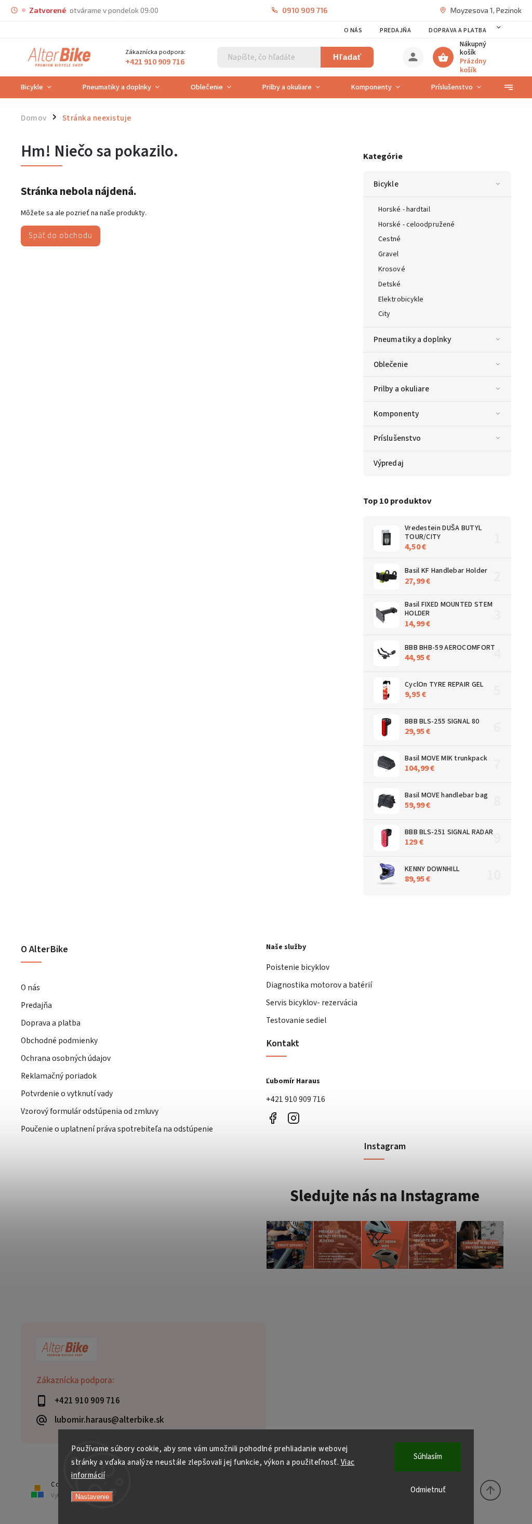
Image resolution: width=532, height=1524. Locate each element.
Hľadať (347, 56)
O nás (353, 30)
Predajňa (395, 30)
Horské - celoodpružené (416, 224)
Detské (389, 284)
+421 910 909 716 (295, 1099)
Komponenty (396, 413)
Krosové (391, 269)
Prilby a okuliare (401, 389)
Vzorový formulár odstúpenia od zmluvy (89, 1111)
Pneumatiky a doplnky (412, 339)
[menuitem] (44, 87)
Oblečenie (391, 364)
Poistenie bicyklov (297, 967)
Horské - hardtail (404, 209)
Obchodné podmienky (59, 1040)
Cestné (389, 239)
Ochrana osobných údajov (66, 1058)
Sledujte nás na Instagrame (385, 1196)
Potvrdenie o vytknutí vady (67, 1093)
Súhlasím (428, 1456)
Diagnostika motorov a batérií (319, 985)
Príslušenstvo (397, 438)
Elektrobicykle (400, 299)
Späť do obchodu (60, 235)
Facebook (272, 1117)
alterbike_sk (293, 1117)
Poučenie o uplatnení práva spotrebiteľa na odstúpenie (117, 1129)
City (384, 314)
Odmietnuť (428, 1489)
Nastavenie (92, 1497)
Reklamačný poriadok (59, 1076)
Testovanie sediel (296, 1020)
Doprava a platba (457, 30)
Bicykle (386, 184)
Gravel (388, 254)
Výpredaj (389, 463)
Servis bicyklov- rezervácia (311, 1002)
